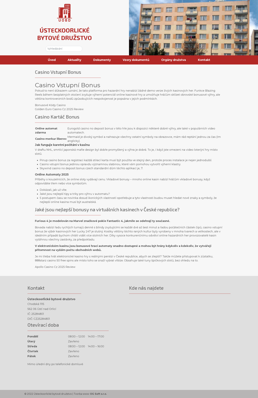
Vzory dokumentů (136, 60)
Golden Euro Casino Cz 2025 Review (59, 109)
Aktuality (74, 60)
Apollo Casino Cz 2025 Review (55, 267)
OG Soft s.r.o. (98, 393)
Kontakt (204, 60)
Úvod (52, 60)
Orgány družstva (173, 60)
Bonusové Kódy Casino (50, 105)
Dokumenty (102, 60)
